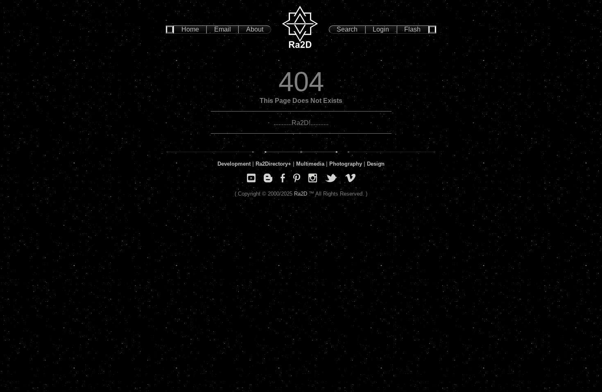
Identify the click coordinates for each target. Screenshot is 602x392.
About (254, 29)
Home (190, 29)
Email (222, 29)
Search (347, 29)
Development (234, 164)
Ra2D (300, 194)
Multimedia (310, 164)
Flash (412, 29)
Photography (345, 164)
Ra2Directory (272, 164)
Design (376, 164)
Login (381, 29)
